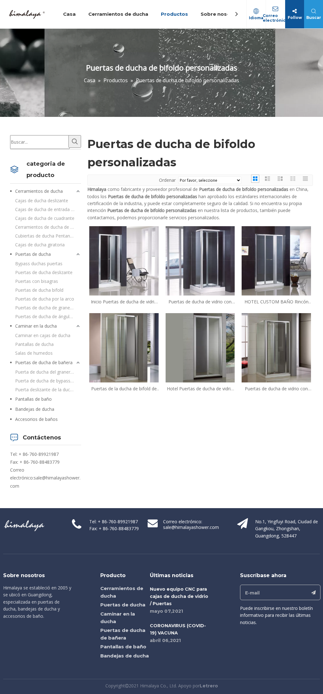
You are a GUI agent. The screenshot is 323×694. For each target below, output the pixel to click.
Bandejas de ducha (34, 409)
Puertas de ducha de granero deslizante (48, 308)
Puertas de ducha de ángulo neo (48, 316)
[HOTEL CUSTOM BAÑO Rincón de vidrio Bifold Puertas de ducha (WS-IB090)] (276, 260)
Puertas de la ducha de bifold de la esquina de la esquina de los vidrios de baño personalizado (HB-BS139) (124, 389)
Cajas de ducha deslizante (41, 201)
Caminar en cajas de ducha (42, 335)
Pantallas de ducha (34, 344)
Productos (174, 14)
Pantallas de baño (33, 399)
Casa (69, 14)
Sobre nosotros (221, 14)
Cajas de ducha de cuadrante (44, 218)
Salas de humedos (34, 353)
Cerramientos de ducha (118, 14)
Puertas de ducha (33, 254)
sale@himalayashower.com (191, 527)
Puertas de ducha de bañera (44, 362)
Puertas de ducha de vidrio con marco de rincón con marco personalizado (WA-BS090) (200, 302)
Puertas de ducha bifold (39, 290)
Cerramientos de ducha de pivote (48, 227)
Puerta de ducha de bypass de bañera (48, 381)
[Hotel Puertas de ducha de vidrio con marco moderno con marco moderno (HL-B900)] (200, 347)
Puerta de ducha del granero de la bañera (48, 372)
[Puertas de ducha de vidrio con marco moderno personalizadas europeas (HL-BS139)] (276, 347)
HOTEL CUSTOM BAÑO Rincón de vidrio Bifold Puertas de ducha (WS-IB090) (276, 302)
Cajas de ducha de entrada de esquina (48, 209)
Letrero (209, 686)
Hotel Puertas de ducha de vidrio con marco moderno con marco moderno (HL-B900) (200, 389)
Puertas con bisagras (36, 281)
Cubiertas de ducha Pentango (45, 236)
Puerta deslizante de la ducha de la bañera (48, 390)
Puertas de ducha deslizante (44, 272)
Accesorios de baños (36, 419)
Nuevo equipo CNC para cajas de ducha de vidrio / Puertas (179, 596)
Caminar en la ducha (36, 326)
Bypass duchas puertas (38, 264)
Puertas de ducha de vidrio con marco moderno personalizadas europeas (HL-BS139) (276, 389)
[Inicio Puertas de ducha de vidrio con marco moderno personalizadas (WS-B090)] (124, 260)
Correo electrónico (275, 18)
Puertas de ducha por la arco (44, 299)
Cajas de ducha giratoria (40, 245)
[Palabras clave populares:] (74, 141)
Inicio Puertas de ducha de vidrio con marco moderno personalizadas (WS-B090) (124, 302)
